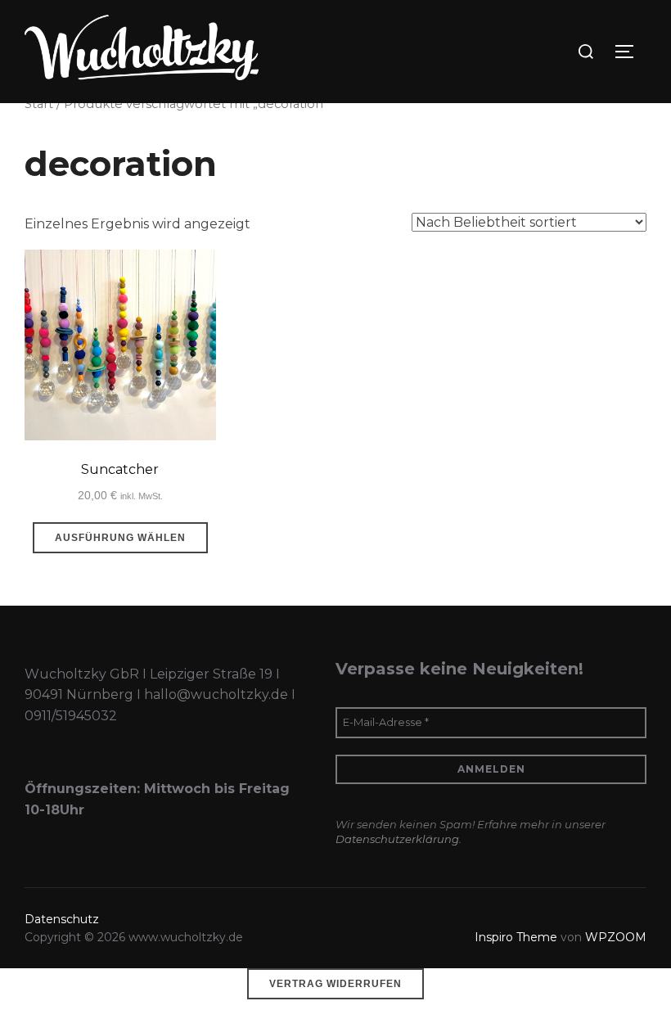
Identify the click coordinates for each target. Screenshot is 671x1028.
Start (39, 104)
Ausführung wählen (120, 537)
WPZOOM (615, 937)
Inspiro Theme (516, 937)
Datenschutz (62, 919)
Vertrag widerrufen (335, 984)
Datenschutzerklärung (397, 838)
